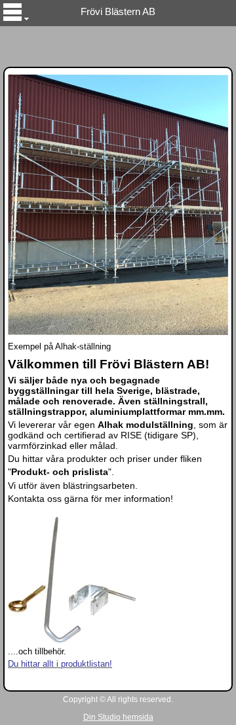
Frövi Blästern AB (118, 12)
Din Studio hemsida (118, 717)
